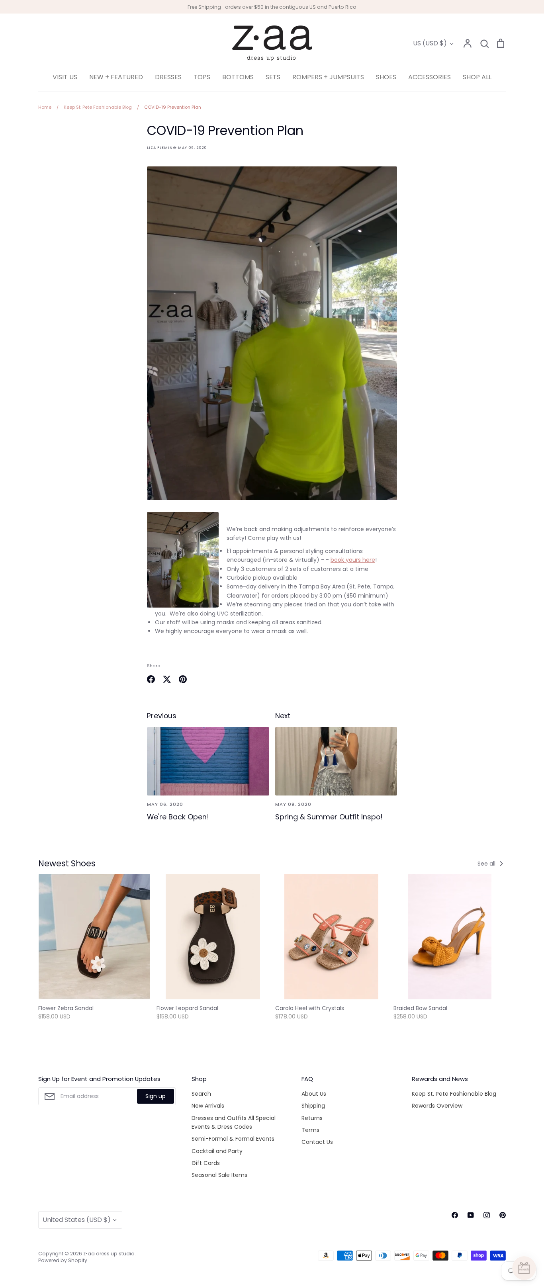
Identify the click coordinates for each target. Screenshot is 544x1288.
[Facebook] (455, 1215)
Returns (312, 1118)
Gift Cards (206, 1163)
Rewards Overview (437, 1106)
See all (487, 864)
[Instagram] (487, 1215)
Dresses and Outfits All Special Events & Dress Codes (234, 1122)
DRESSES (168, 77)
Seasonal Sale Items (219, 1175)
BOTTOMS (238, 77)
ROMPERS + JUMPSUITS (328, 77)
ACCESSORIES (429, 77)
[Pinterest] (503, 1215)
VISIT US (65, 77)
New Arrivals (208, 1106)
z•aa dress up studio (109, 1253)
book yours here (353, 560)
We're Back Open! (178, 817)
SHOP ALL (477, 77)
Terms (310, 1130)
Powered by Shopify (62, 1260)
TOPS (202, 77)
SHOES (386, 77)
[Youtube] (471, 1215)
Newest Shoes (67, 863)
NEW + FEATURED (116, 77)
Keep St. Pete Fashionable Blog (454, 1094)
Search (201, 1094)
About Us (313, 1094)
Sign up (155, 1096)
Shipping (313, 1106)
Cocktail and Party (217, 1151)
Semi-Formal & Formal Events (233, 1139)
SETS (273, 77)
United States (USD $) (77, 1219)
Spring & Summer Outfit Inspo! (329, 817)
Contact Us (317, 1142)
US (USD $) (430, 43)
